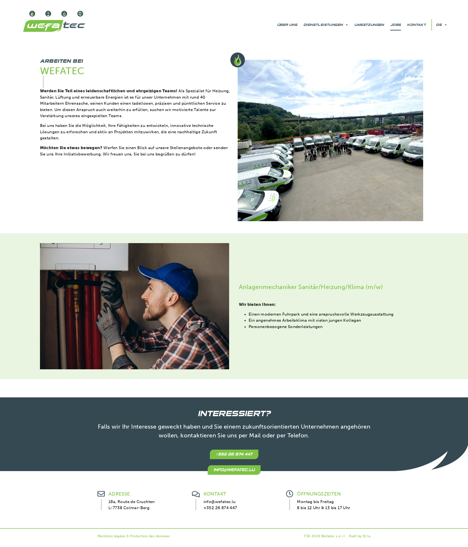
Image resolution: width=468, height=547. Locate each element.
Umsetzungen (369, 25)
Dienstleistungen (323, 25)
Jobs (395, 25)
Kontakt (416, 25)
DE (439, 25)
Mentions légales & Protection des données (134, 536)
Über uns (287, 25)
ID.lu (366, 536)
